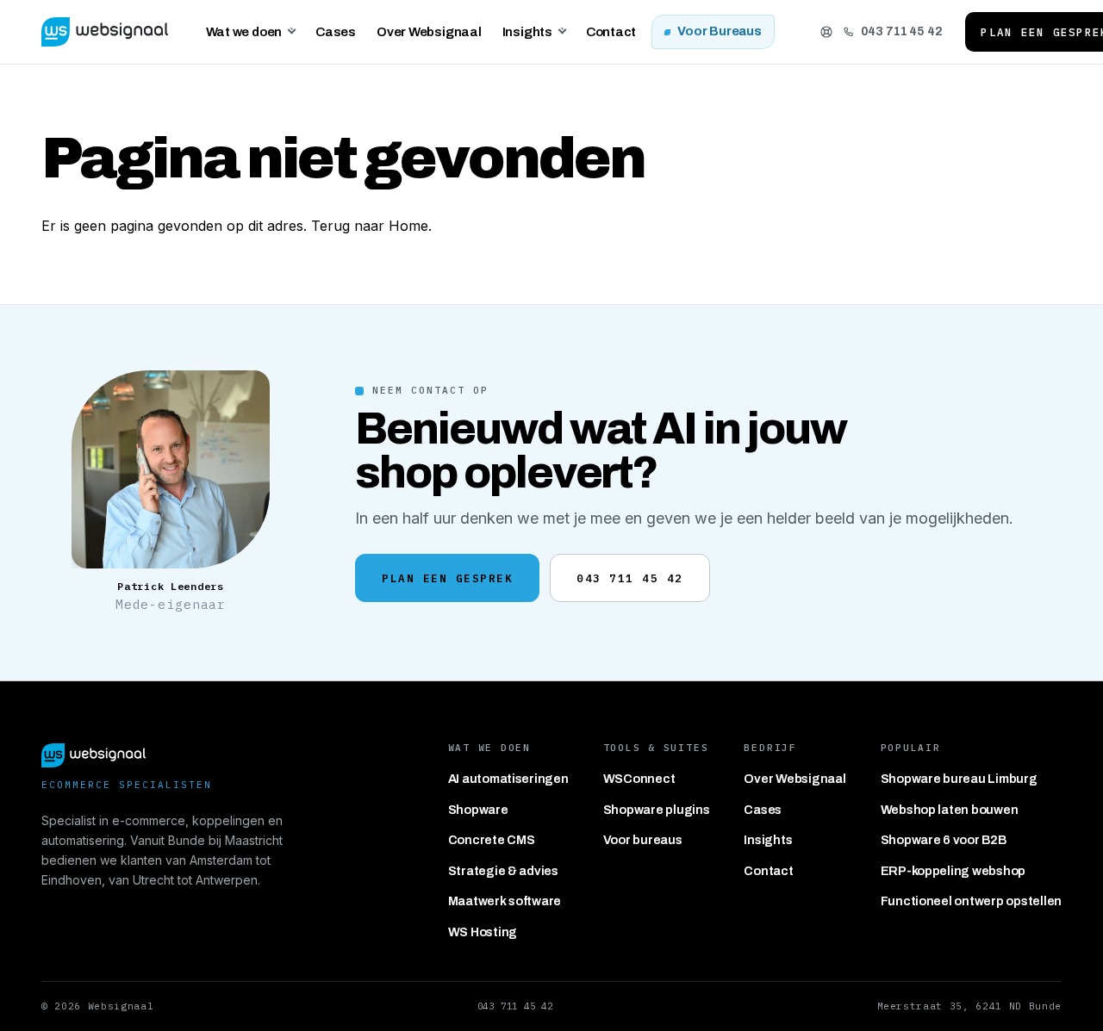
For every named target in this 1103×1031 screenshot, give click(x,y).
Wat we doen (244, 32)
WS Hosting (482, 932)
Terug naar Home (369, 225)
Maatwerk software (505, 901)
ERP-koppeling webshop (953, 871)
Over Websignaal (429, 32)
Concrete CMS (491, 840)
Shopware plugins (656, 810)
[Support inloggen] (827, 32)
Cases (335, 32)
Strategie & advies (503, 871)
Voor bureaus (642, 840)
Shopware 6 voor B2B (943, 840)
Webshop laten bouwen (950, 810)
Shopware (478, 810)
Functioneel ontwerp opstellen (971, 901)
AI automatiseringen (508, 779)
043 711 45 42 (902, 31)
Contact (611, 32)
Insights (527, 32)
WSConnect (639, 779)
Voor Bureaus (719, 31)
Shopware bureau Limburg (959, 779)
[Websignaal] (104, 31)
